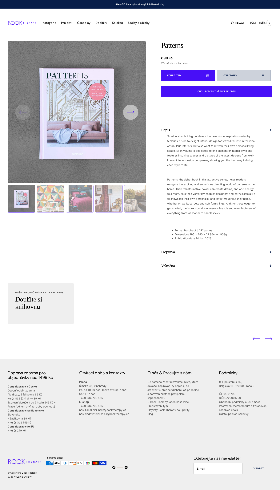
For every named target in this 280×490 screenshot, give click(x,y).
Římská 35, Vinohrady (92, 385)
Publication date (185, 238)
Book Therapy (29, 472)
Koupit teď (174, 75)
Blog (150, 413)
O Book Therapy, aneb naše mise (168, 401)
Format (179, 230)
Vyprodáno (230, 75)
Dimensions (182, 234)
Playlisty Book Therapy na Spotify (168, 409)
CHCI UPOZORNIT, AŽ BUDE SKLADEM (217, 91)
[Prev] (256, 338)
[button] (237, 23)
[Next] (268, 338)
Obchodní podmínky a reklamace (239, 401)
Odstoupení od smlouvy (234, 413)
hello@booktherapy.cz (112, 409)
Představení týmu (158, 405)
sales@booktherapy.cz (115, 413)
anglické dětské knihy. (153, 4)
